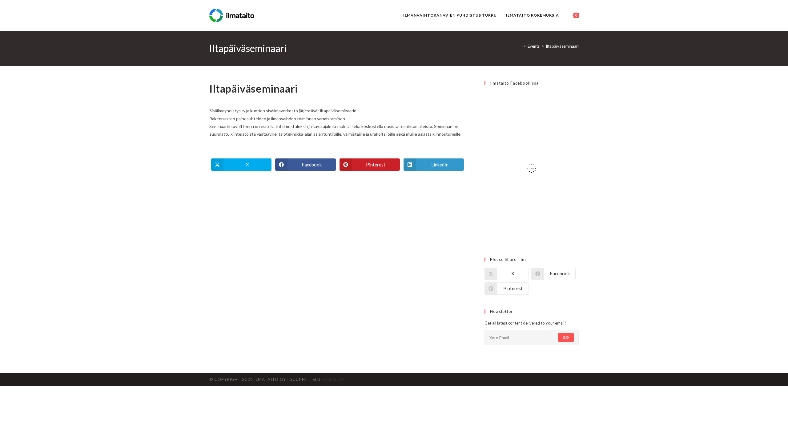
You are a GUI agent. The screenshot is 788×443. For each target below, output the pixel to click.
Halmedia (333, 379)
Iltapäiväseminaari (562, 46)
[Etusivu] (519, 46)
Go (566, 337)
